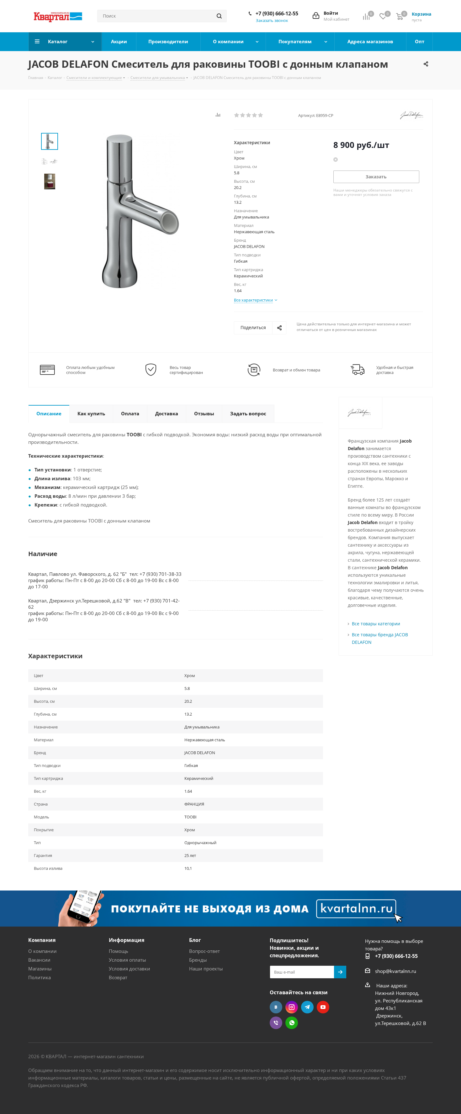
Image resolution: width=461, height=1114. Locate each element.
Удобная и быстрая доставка (394, 370)
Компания (42, 940)
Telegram (307, 1007)
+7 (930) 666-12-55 (277, 13)
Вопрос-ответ (204, 951)
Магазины (40, 968)
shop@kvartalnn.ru (395, 971)
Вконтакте (276, 1007)
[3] (249, 115)
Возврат (118, 977)
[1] (237, 115)
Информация (126, 940)
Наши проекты (206, 968)
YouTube (323, 1007)
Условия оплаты (127, 960)
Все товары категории (376, 624)
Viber (276, 1023)
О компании (42, 951)
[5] (261, 115)
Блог (195, 940)
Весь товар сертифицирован (186, 370)
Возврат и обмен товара (296, 369)
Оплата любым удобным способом (90, 370)
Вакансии (39, 960)
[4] (255, 115)
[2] (243, 115)
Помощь (118, 951)
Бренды (198, 960)
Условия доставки (129, 968)
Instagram (291, 1007)
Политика (39, 977)
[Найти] (219, 16)
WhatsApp (291, 1023)
